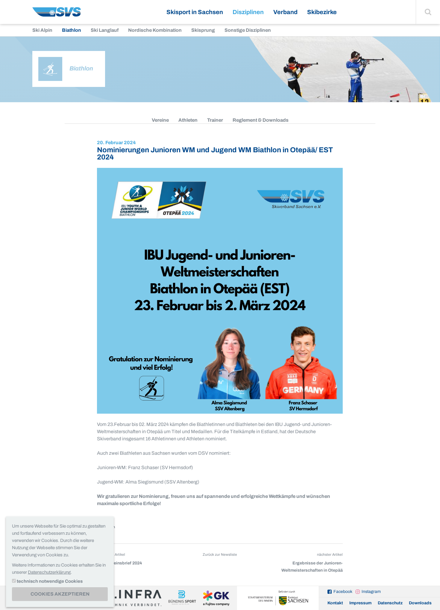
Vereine (160, 120)
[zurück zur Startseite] (56, 14)
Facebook (342, 591)
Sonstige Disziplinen (247, 30)
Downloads (420, 603)
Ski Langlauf (105, 30)
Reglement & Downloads (261, 120)
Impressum (360, 603)
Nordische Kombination (155, 30)
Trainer (215, 120)
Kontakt (335, 603)
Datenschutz (390, 603)
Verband (285, 12)
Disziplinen (248, 12)
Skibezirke (322, 12)
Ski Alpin (42, 30)
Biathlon (71, 30)
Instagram (371, 591)
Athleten (188, 120)
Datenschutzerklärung (49, 572)
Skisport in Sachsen (194, 12)
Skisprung (203, 30)
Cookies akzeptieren (60, 594)
